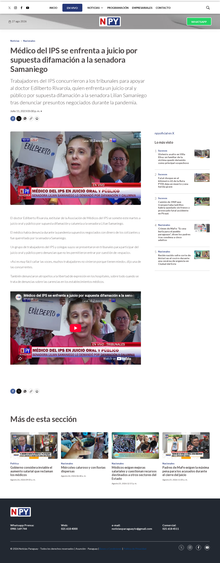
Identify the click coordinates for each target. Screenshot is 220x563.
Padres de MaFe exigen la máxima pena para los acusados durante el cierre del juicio (185, 471)
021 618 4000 (69, 527)
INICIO (53, 7)
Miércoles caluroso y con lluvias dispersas (83, 469)
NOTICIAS (93, 7)
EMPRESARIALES (142, 7)
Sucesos (162, 150)
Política (14, 463)
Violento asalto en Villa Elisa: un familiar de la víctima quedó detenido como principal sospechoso (173, 158)
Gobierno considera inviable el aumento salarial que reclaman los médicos (31, 471)
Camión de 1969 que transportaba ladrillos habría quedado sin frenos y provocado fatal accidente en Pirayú (174, 208)
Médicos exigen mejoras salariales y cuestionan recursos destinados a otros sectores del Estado (134, 473)
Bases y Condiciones (111, 548)
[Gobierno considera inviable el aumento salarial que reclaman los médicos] (34, 445)
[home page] (110, 21)
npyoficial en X (164, 133)
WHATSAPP (199, 21)
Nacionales (29, 40)
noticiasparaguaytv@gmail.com (132, 527)
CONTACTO (163, 7)
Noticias (14, 40)
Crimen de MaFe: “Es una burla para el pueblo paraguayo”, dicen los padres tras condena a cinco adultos (174, 234)
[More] (102, 7)
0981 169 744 (22, 527)
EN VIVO (72, 7)
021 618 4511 (170, 527)
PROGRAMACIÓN (118, 7)
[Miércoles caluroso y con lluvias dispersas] (84, 445)
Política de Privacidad (135, 548)
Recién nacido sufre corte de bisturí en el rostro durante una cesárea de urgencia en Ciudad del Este (174, 259)
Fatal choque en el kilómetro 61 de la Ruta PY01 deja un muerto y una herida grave (173, 182)
